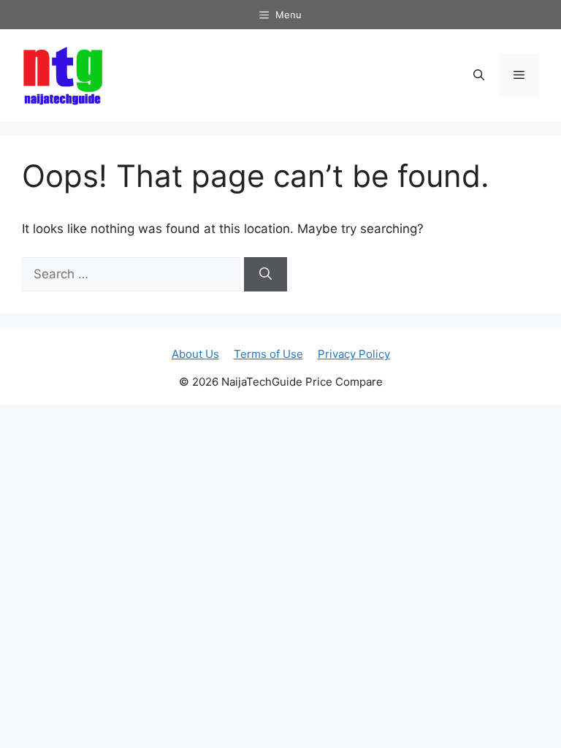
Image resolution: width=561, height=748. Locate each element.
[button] (479, 75)
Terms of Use (268, 354)
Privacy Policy (354, 354)
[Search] (265, 274)
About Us (195, 354)
